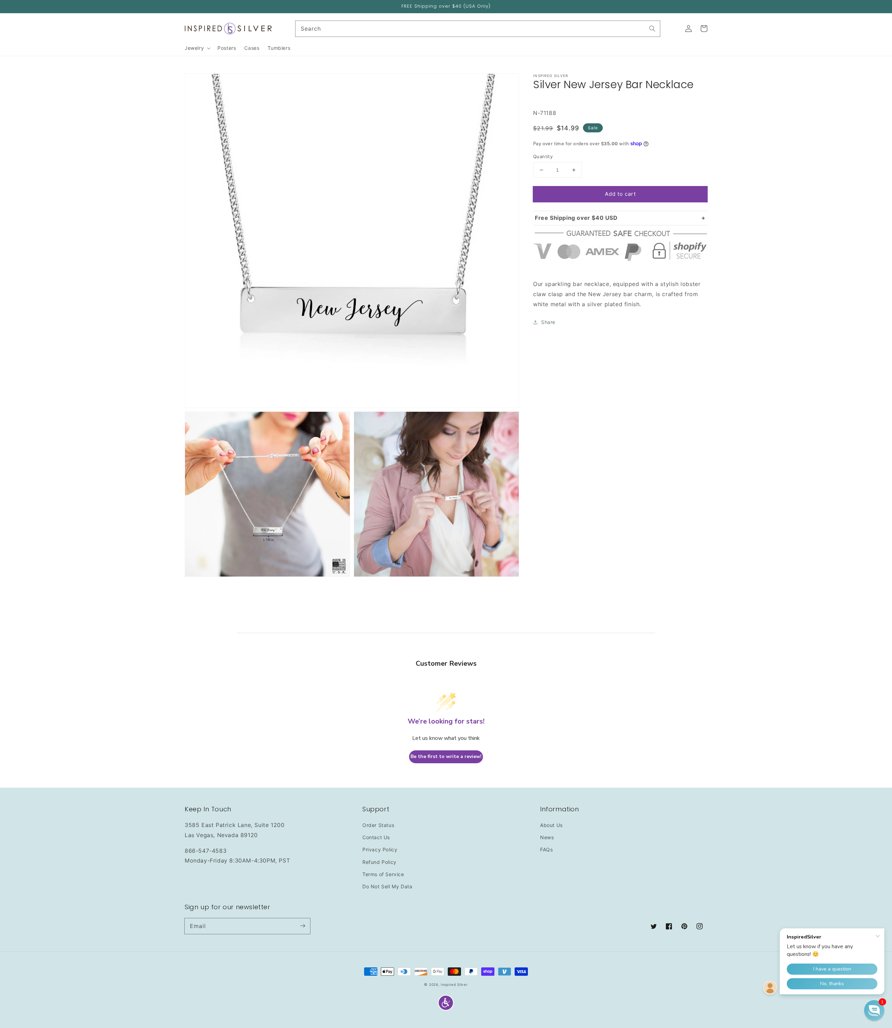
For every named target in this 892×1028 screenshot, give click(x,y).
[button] (446, 1003)
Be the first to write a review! (446, 756)
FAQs (546, 849)
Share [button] (548, 322)
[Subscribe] (302, 926)
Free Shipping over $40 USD (576, 217)
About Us (551, 825)
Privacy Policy (379, 849)
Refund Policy (379, 862)
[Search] (652, 28)
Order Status (378, 825)
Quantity (543, 156)
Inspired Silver (454, 984)
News (547, 837)
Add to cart (620, 194)
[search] (477, 29)
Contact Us (376, 837)
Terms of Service (383, 874)
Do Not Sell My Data (387, 886)
